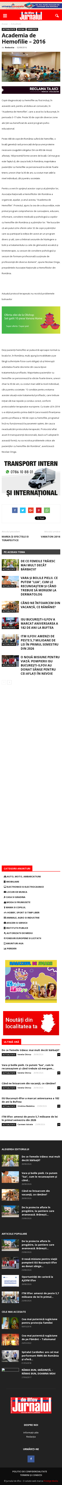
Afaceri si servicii (16, 922)
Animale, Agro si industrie (22, 917)
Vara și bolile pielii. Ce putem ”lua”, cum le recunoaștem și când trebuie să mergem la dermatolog (39, 586)
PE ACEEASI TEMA (14, 552)
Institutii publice (17, 927)
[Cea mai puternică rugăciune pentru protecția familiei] (10, 1323)
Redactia (9, 47)
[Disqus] (31, 733)
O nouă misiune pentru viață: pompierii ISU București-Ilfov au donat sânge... (39, 1262)
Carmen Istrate (25, 1124)
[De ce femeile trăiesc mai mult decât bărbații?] (10, 565)
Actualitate (9, 29)
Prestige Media (51, 1481)
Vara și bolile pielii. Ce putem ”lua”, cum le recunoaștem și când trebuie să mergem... (28, 1066)
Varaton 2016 (50, 536)
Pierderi (11, 948)
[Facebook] (31, 1459)
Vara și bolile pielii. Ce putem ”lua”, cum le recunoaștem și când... (39, 1176)
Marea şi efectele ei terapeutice (15, 538)
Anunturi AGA (14, 943)
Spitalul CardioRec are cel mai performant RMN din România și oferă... (40, 1355)
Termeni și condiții (31, 1475)
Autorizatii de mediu (19, 933)
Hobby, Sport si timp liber (23, 912)
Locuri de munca (16, 891)
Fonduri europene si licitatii (23, 938)
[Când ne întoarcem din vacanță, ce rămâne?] (10, 607)
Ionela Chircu (24, 1054)
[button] (57, 15)
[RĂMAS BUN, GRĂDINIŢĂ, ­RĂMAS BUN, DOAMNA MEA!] (10, 1374)
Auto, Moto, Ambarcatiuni (23, 876)
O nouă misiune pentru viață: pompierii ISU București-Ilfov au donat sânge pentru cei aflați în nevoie (40, 665)
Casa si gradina (15, 897)
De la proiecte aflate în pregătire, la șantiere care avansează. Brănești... (38, 1211)
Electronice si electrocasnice (25, 886)
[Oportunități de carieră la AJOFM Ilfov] (10, 1281)
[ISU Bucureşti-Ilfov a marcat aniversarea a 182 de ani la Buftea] (10, 623)
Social (21, 29)
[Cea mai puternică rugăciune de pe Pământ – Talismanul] (10, 1340)
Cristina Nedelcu (26, 1106)
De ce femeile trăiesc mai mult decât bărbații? (38, 565)
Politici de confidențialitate (29, 1471)
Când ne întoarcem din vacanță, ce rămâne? (40, 605)
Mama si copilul (15, 907)
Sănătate (32, 29)
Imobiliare (12, 881)
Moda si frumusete (18, 902)
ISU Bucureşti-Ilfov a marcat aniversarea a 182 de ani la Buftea (39, 623)
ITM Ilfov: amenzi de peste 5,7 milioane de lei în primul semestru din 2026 (39, 642)
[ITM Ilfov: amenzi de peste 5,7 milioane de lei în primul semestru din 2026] (10, 640)
